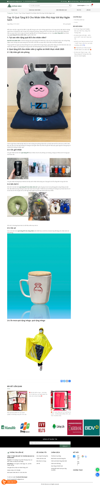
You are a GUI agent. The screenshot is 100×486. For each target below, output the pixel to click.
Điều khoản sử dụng (41, 461)
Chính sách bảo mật (41, 458)
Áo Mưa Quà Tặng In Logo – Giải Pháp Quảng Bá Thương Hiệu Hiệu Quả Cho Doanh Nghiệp (82, 54)
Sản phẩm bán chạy (61, 10)
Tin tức (79, 10)
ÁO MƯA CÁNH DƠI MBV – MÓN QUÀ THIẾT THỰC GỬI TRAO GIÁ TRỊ (82, 37)
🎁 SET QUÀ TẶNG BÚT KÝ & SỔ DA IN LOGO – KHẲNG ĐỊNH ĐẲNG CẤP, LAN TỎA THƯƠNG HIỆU (61, 413)
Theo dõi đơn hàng (73, 1)
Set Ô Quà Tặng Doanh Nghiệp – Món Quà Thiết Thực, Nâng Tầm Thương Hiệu (82, 30)
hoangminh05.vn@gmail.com (15, 1)
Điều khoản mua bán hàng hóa (58, 458)
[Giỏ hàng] (91, 5)
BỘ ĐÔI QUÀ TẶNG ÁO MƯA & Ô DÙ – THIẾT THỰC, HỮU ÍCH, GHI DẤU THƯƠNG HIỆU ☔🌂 (83, 43)
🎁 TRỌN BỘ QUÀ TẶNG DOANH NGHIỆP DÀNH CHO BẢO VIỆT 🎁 (82, 48)
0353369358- (28, 1)
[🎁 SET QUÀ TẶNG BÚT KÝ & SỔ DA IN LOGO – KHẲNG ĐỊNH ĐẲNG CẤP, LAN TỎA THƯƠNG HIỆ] (61, 400)
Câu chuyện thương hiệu (42, 456)
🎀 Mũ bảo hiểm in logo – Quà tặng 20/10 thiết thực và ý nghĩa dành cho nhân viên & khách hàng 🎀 (38, 394)
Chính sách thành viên (86, 1)
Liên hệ (88, 10)
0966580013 (34, 1)
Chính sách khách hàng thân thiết (59, 461)
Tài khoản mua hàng (56, 456)
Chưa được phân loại (79, 19)
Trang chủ (14, 10)
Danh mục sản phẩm (34, 10)
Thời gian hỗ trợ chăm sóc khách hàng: (16, 467)
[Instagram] (76, 460)
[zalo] (86, 456)
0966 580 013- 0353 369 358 (20, 472)
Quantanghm (81, 5)
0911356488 (17, 470)
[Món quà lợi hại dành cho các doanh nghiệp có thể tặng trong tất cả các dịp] (17, 401)
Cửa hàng (64, 1)
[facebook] (74, 456)
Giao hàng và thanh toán (57, 466)
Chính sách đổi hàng (56, 463)
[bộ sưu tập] (8, 427)
